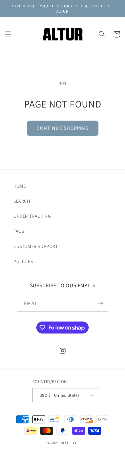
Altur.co (69, 442)
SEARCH (21, 201)
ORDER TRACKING (32, 216)
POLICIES (23, 261)
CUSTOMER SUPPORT (35, 246)
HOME (19, 186)
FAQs (18, 231)
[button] (8, 34)
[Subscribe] (100, 304)
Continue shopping (63, 128)
